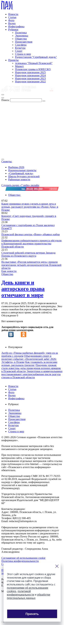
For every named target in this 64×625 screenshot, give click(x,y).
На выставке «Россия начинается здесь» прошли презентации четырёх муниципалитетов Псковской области (31, 264)
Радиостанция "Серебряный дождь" (36, 57)
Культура (20, 47)
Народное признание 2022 (30, 81)
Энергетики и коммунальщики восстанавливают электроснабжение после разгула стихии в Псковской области (31, 374)
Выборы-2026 (16, 167)
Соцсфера (20, 44)
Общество (21, 38)
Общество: (14, 194)
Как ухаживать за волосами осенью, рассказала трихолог (29, 364)
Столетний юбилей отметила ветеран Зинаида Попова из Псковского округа (28, 254)
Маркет (19, 66)
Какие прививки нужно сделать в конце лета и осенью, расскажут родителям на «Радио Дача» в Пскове (29, 206)
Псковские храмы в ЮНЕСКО (33, 69)
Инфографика (16, 26)
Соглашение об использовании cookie (23, 557)
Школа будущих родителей (24, 176)
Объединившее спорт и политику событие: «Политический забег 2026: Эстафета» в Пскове (28, 359)
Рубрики (13, 29)
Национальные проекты (22, 170)
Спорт (18, 50)
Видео (12, 23)
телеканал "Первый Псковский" (34, 63)
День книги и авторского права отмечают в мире (23, 288)
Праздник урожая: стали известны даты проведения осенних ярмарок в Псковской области (31, 368)
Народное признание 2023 (30, 78)
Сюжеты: (6, 161)
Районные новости (19, 179)
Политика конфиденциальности (20, 561)
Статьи (12, 17)
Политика (21, 32)
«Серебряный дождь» (20, 173)
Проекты (13, 60)
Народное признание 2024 (30, 75)
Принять (32, 614)
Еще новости (9, 271)
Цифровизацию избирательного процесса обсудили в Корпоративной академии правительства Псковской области (31, 243)
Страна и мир (23, 54)
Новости (13, 14)
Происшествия (23, 41)
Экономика (21, 35)
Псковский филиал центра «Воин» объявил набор (30, 234)
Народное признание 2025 (30, 72)
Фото (11, 20)
